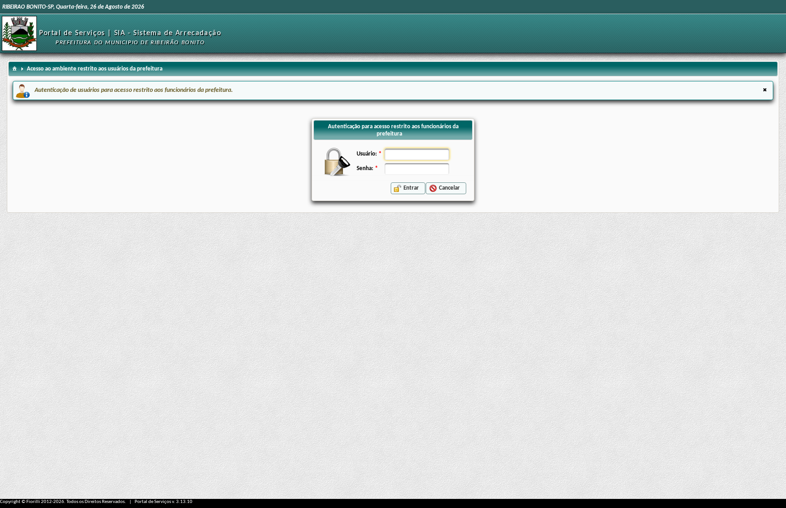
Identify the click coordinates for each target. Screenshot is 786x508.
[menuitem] (14, 68)
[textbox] (416, 154)
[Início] (19, 33)
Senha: (365, 168)
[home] (14, 68)
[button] (408, 188)
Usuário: (367, 154)
